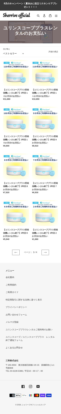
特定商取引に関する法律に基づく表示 (24, 299)
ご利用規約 (11, 285)
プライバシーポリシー (16, 307)
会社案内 (10, 277)
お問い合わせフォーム (16, 314)
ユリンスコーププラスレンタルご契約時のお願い (29, 329)
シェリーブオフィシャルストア (34, 405)
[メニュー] (56, 16)
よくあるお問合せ (14, 347)
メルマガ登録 (12, 322)
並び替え (6, 49)
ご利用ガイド (12, 292)
